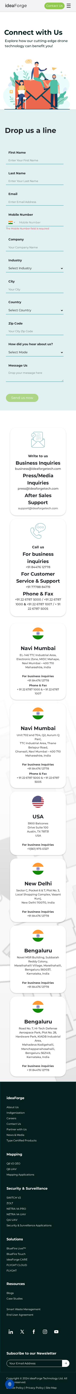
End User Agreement (20, 1314)
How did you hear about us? (30, 344)
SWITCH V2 (14, 1197)
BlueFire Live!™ (16, 1248)
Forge (16, 5)
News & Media (15, 1134)
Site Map (51, 1387)
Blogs (10, 1293)
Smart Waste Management (24, 1309)
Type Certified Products (22, 1140)
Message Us (17, 365)
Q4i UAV (12, 1219)
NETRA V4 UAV (16, 1214)
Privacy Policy (35, 1387)
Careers (11, 1118)
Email (12, 194)
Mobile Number (20, 215)
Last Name (17, 173)
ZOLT (10, 1203)
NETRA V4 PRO (16, 1208)
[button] (11, 222)
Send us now (22, 398)
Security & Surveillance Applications (29, 1225)
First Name (17, 152)
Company (16, 239)
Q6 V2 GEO (13, 1163)
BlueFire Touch (16, 1254)
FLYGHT (12, 1270)
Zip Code (15, 323)
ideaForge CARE (17, 1259)
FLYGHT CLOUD (17, 1265)
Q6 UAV (11, 1169)
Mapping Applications (20, 1174)
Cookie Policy (15, 1387)
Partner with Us (17, 1129)
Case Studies (15, 1298)
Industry (15, 260)
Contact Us (54, 6)
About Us (13, 1107)
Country (14, 302)
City (11, 281)
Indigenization (16, 1112)
